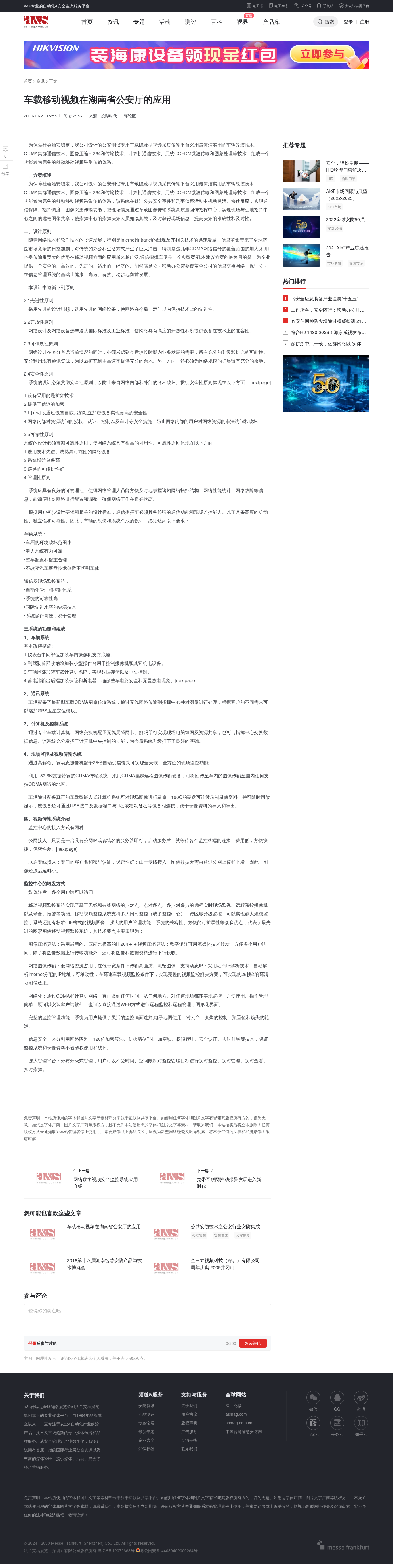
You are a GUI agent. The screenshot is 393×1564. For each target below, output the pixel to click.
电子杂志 (281, 5)
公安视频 (243, 1235)
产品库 (271, 21)
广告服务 (189, 1431)
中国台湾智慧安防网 (244, 1431)
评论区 (130, 116)
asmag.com (236, 1414)
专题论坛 (146, 1422)
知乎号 (361, 1434)
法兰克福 (234, 1405)
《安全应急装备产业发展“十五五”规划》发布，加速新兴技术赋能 (324, 299)
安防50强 (334, 227)
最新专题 (146, 1431)
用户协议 (189, 1414)
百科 (216, 21)
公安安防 (199, 1235)
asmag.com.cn (239, 1422)
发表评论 (253, 1343)
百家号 (313, 1434)
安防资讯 (146, 1405)
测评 (191, 21)
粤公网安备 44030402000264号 (169, 1550)
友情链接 (189, 1440)
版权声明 (189, 1422)
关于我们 (189, 1405)
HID (330, 178)
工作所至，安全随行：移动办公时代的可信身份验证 (325, 310)
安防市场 (356, 263)
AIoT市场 (334, 206)
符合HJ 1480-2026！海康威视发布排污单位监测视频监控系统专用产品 (325, 333)
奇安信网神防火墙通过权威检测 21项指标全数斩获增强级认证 (325, 322)
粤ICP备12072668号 (116, 1550)
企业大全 (146, 1440)
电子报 (258, 5)
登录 (348, 21)
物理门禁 (348, 178)
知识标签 (146, 1448)
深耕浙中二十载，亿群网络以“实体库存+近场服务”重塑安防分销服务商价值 (325, 344)
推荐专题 (294, 145)
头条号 (337, 1434)
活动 (165, 21)
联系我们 (189, 1448)
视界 (242, 21)
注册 (364, 21)
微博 (361, 1409)
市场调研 (334, 263)
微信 (313, 1401)
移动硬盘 (138, 805)
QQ (337, 1409)
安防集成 (221, 1235)
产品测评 (146, 1414)
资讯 (113, 21)
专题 (139, 21)
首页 (87, 21)
